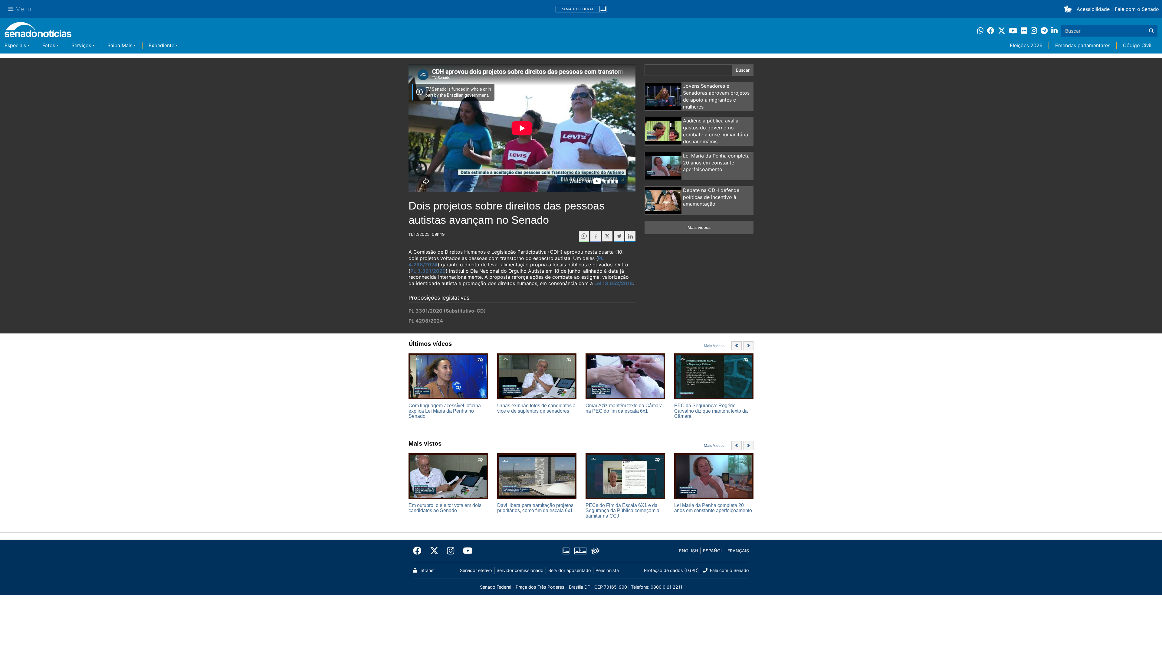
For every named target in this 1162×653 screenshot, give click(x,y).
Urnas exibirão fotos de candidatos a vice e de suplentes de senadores (536, 408)
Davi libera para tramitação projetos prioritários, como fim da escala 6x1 (535, 508)
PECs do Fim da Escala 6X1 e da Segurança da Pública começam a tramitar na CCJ (622, 510)
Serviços (81, 45)
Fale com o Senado (1137, 9)
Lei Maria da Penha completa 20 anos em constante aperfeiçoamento (716, 163)
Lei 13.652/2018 (613, 283)
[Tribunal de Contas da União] (595, 550)
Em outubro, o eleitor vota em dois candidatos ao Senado (445, 508)
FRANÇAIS (738, 550)
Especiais (15, 45)
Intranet (426, 570)
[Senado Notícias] (38, 32)
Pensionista (607, 570)
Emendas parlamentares (1082, 45)
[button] (1069, 9)
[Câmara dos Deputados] (566, 550)
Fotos (48, 45)
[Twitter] (434, 550)
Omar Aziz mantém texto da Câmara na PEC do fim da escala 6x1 (624, 408)
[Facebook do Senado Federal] (419, 550)
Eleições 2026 (1026, 45)
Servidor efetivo (476, 570)
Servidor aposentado (569, 570)
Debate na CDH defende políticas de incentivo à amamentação (711, 197)
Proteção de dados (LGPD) (671, 570)
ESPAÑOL (713, 550)
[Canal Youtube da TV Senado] (466, 550)
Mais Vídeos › (715, 345)
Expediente (161, 45)
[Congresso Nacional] (580, 550)
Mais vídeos (699, 227)
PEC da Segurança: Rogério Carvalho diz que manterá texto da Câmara (711, 411)
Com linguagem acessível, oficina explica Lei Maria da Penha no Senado (445, 411)
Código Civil (1137, 45)
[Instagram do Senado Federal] (451, 550)
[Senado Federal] (581, 9)
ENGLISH (688, 550)
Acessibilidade (1093, 9)
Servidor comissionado (520, 570)
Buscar (743, 70)
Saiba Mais (119, 45)
